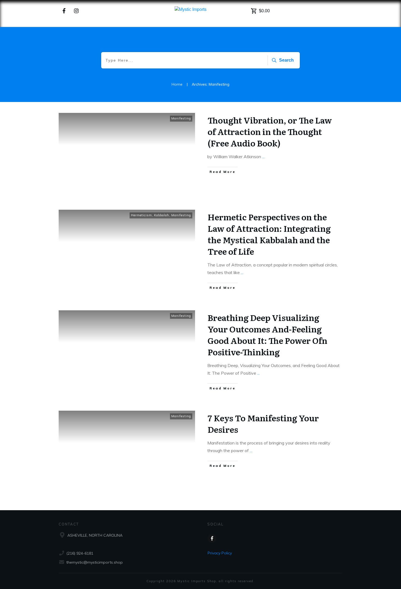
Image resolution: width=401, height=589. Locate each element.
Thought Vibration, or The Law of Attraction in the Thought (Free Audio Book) (270, 131)
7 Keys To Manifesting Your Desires (263, 423)
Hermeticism (141, 215)
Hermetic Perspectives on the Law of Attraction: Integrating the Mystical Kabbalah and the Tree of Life (269, 234)
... (263, 156)
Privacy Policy (220, 553)
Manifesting (181, 118)
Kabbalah (161, 215)
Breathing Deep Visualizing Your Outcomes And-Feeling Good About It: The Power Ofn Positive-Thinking (267, 334)
